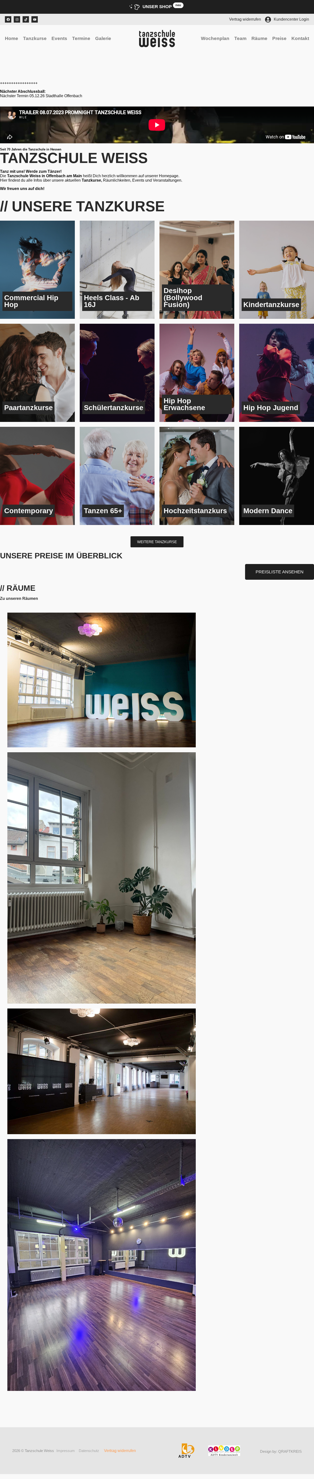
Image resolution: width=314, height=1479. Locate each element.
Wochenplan (215, 38)
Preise (279, 38)
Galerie (103, 38)
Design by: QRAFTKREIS (281, 1451)
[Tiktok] (26, 19)
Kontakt (300, 38)
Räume (259, 38)
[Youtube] (34, 19)
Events (59, 38)
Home (11, 38)
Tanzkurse (35, 38)
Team (240, 38)
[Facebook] (8, 19)
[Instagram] (17, 19)
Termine (81, 38)
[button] (157, 541)
